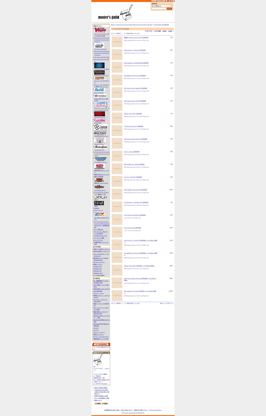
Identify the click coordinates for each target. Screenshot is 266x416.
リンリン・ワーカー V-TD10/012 (133, 177)
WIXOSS (96, 208)
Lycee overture (97, 122)
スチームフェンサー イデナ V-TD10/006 (135, 101)
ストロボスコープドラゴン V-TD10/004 (135, 75)
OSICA (96, 200)
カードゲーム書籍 (99, 238)
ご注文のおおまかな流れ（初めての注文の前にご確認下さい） (101, 391)
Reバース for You (98, 92)
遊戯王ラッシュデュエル (101, 183)
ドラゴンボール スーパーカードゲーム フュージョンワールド (102, 153)
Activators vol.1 (98, 271)
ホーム (113, 24)
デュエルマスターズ (99, 190)
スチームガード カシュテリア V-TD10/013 (135, 189)
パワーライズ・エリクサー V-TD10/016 (135, 215)
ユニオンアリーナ (99, 144)
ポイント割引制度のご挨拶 (101, 398)
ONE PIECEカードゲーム (101, 136)
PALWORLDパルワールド (101, 75)
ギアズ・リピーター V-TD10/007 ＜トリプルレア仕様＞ (139, 266)
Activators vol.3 (98, 266)
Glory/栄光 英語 (98, 291)
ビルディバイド (98, 210)
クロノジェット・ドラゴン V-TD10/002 (135, 50)
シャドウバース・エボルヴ (101, 69)
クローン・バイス (99, 293)
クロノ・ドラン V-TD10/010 (131, 151)
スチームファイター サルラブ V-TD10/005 (135, 88)
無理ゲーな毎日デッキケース (102, 249)
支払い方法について (126, 410)
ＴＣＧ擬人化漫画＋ (99, 275)
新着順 (170, 31)
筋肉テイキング (98, 264)
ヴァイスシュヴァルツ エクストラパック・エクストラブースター (102, 53)
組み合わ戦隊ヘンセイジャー (102, 251)
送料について (98, 400)
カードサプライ (98, 240)
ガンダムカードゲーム (100, 131)
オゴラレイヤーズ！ (99, 262)
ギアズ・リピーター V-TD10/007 (133, 113)
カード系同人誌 (98, 229)
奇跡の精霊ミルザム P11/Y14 (102, 289)
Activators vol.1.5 (98, 273)
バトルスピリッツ (99, 150)
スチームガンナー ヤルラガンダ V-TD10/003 (136, 63)
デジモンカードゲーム (100, 162)
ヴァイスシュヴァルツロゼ (101, 57)
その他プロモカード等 (100, 235)
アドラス (96, 330)
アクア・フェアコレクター (101, 336)
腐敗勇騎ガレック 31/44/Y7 (101, 339)
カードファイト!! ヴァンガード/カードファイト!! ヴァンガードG (101, 39)
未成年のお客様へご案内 (101, 396)
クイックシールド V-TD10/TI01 (132, 227)
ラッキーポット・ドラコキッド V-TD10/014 (136, 202)
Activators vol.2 (98, 268)
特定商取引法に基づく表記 (111, 410)
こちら (105, 383)
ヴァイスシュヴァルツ (100, 49)
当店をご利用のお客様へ (101, 388)
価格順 (164, 31)
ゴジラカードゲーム (99, 117)
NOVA (96, 206)
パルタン (96, 328)
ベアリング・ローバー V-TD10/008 (133, 126)
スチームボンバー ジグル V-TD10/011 (134, 164)
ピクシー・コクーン (99, 332)
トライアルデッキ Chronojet (161, 24)
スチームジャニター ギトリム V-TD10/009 (135, 139)
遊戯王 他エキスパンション (102, 174)
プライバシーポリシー (155, 410)
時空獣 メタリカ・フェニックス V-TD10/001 (136, 37)
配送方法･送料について (140, 410)
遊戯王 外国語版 (98, 176)
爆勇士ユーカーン (99, 334)
